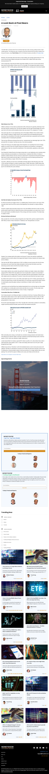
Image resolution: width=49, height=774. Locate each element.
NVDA (21, 610)
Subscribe (24, 451)
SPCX (19, 673)
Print (8, 17)
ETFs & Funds (6, 531)
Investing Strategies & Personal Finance (11, 539)
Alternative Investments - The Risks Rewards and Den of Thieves (35, 626)
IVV (39, 737)
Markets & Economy (7, 542)
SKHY (17, 610)
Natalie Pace (34, 638)
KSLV (19, 737)
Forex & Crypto (6, 534)
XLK (16, 642)
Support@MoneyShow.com (43, 753)
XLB (17, 578)
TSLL (19, 610)
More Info (24, 6)
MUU (13, 610)
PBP (45, 578)
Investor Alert (40, 53)
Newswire (3, 765)
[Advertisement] (24, 421)
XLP (18, 642)
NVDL (15, 610)
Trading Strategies (7, 547)
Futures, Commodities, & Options (10, 537)
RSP (45, 610)
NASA (15, 673)
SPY (44, 610)
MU (11, 610)
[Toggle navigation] (46, 11)
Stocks (5, 545)
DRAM (21, 673)
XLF (20, 578)
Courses (5, 524)
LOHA (13, 673)
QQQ (42, 737)
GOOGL (10, 610)
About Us (3, 754)
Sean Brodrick (34, 701)
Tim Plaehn (33, 670)
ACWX (41, 610)
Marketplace (4, 761)
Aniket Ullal (9, 670)
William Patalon (10, 575)
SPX (21, 578)
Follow (6, 40)
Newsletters (4, 763)
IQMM (11, 673)
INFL (45, 705)
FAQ (2, 756)
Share (3, 17)
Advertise (3, 752)
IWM (42, 610)
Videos (5, 522)
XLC (43, 737)
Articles (5, 519)
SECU (17, 673)
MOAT (21, 705)
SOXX (21, 642)
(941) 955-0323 (44, 755)
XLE (18, 578)
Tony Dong (33, 575)
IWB (40, 737)
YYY (45, 673)
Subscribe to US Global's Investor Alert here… (11, 354)
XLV (19, 642)
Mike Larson (9, 606)
